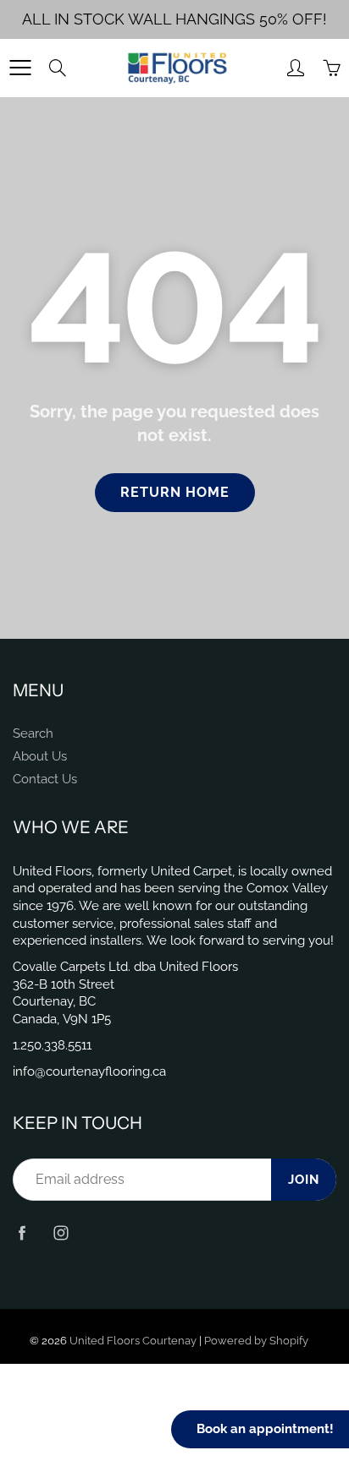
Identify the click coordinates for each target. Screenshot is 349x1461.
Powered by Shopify (256, 1340)
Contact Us (45, 778)
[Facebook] (21, 1232)
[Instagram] (60, 1232)
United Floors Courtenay (133, 1340)
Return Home (175, 492)
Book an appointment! (265, 1428)
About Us (40, 756)
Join (303, 1179)
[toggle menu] (20, 67)
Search (33, 733)
